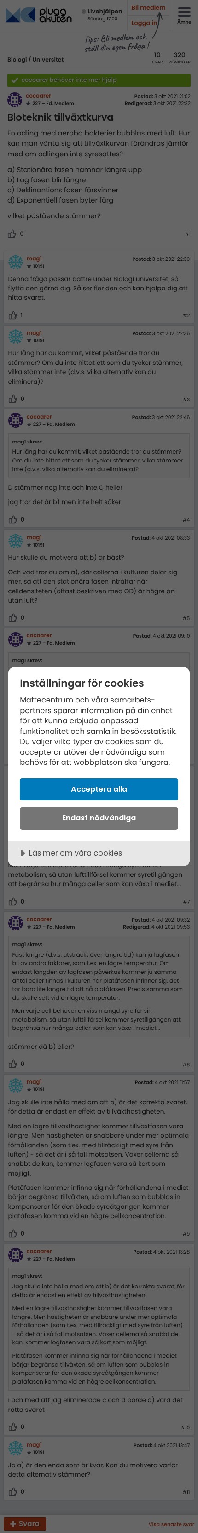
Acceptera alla (99, 789)
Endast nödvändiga (99, 818)
